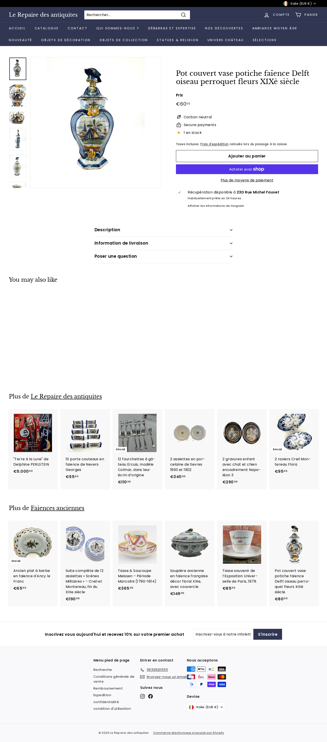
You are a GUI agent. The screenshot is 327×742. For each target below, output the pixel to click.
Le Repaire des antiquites (43, 15)
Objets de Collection (123, 40)
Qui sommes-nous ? (117, 28)
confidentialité (106, 702)
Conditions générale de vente (114, 679)
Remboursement (108, 688)
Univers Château (226, 40)
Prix (179, 95)
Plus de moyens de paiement (247, 180)
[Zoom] (95, 122)
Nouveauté (20, 40)
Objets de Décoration (66, 40)
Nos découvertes (224, 28)
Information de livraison (121, 243)
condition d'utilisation (112, 708)
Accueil (17, 28)
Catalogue (47, 28)
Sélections (265, 40)
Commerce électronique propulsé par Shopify (188, 733)
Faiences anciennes (57, 508)
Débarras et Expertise (172, 28)
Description (107, 230)
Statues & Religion (177, 40)
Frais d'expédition (214, 144)
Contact (78, 28)
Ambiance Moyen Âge (274, 28)
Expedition (102, 695)
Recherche (102, 669)
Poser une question (116, 256)
